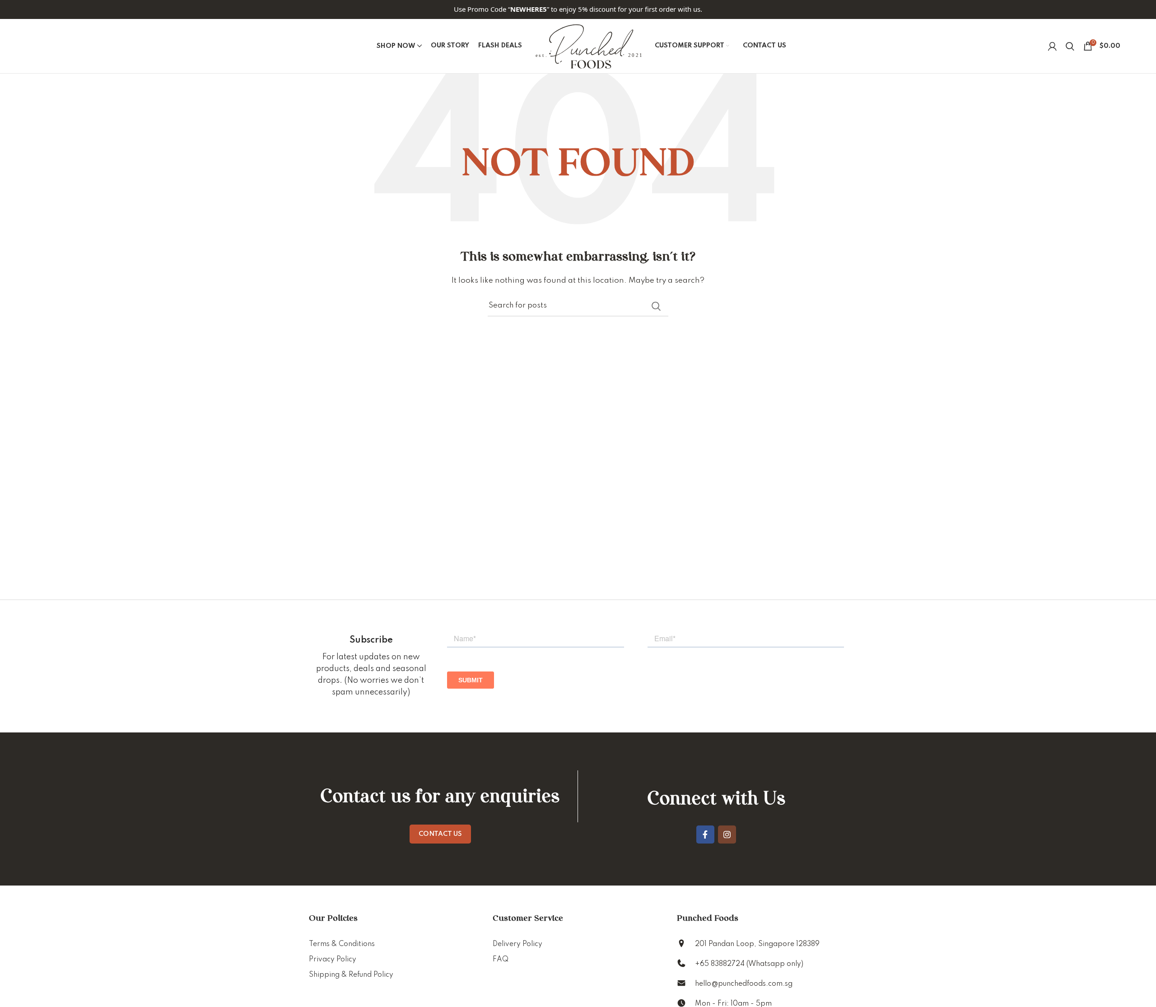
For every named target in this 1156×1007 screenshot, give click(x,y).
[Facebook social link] (705, 834)
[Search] (1070, 46)
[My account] (1052, 46)
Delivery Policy (517, 944)
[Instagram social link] (727, 834)
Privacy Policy (332, 959)
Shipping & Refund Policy (351, 975)
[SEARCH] (656, 306)
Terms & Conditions (342, 944)
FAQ (500, 959)
